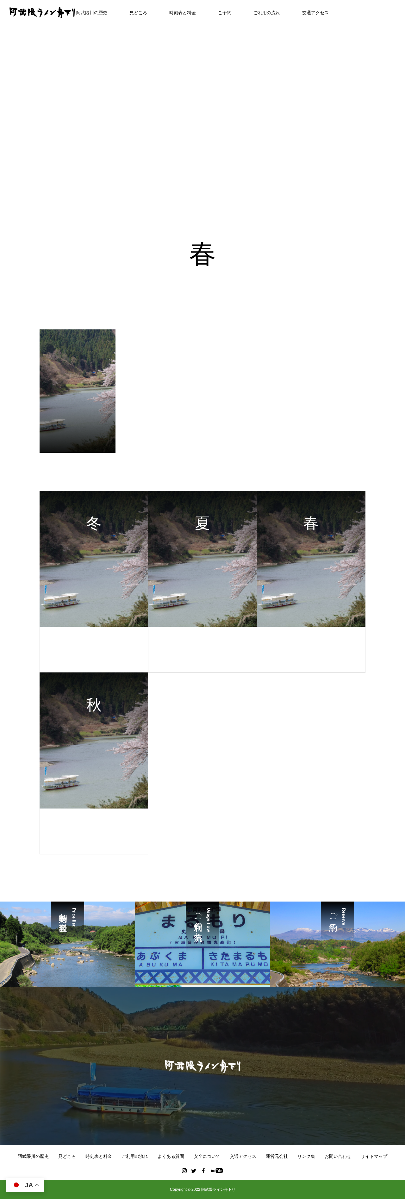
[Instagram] (184, 1170)
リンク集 (306, 1156)
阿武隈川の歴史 (91, 12)
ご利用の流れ (266, 12)
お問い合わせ (338, 1156)
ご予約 (224, 12)
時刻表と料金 (182, 12)
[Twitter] (194, 1170)
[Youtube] (217, 1170)
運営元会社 (277, 1156)
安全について (207, 1156)
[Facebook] (203, 1170)
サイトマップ (374, 1156)
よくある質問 (171, 1156)
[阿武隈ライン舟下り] (42, 12)
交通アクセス (315, 12)
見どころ (138, 12)
